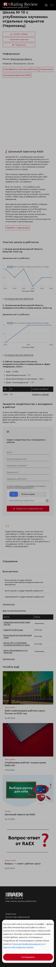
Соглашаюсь (28, 957)
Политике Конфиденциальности (28, 944)
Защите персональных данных (18, 947)
